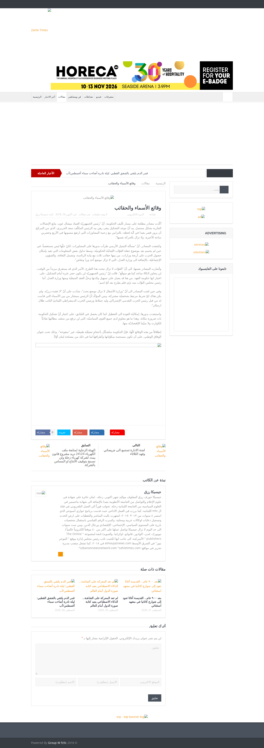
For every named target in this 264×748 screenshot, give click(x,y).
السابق (85, 445)
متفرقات (108, 96)
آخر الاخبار (50, 96)
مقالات (61, 96)
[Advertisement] (132, 136)
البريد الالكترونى (135, 214)
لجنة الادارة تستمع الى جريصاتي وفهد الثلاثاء (124, 452)
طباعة (152, 214)
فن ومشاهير (74, 96)
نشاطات (88, 96)
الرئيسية (37, 96)
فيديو (98, 96)
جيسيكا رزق (41, 214)
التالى (136, 445)
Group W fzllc (57, 743)
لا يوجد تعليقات (99, 214)
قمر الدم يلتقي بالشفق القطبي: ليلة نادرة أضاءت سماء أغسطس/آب (107, 173)
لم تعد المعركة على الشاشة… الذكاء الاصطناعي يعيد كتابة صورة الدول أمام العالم (100, 601)
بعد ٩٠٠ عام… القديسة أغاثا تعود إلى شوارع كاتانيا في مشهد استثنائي (142, 601)
